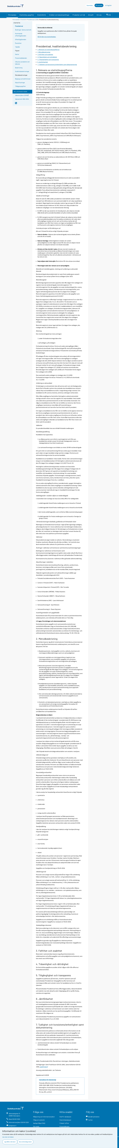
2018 (36, 19)
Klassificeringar (20, 82)
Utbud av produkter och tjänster (22, 63)
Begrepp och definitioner (22, 79)
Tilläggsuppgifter (20, 86)
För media (36, 1126)
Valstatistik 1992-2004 (22, 99)
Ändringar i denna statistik (23, 30)
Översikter (18, 43)
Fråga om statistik (39, 1120)
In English (108, 5)
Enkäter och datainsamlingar (59, 15)
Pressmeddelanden (21, 58)
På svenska (98, 5)
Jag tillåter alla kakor (10, 1142)
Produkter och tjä (79, 15)
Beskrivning (18, 68)
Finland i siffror (64, 1123)
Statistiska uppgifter (26, 15)
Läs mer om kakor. (8, 1137)
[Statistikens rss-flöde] (23, 103)
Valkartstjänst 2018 (21, 95)
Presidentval (30, 19)
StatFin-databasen (65, 1117)
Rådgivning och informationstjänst (44, 1117)
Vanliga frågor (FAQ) (39, 1123)
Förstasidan (12, 15)
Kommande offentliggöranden (20, 35)
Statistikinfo (41, 15)
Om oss (99, 15)
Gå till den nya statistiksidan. (47, 37)
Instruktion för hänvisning (47, 1080)
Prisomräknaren (64, 1126)
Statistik (23, 19)
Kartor (17, 54)
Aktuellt (91, 15)
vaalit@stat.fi (44, 1067)
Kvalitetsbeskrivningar (22, 71)
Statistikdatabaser (65, 1120)
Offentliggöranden (20, 39)
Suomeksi (90, 5)
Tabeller (17, 47)
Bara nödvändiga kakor (25, 1142)
